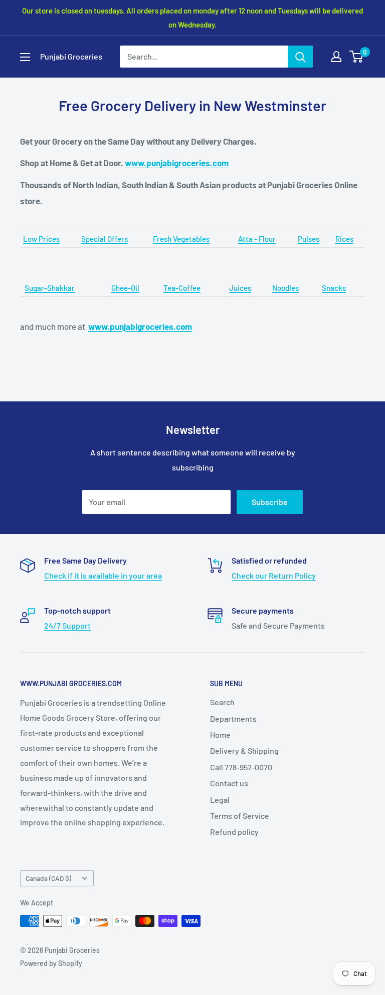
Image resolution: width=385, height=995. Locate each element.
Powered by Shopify (51, 963)
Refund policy (234, 831)
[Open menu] (25, 57)
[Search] (300, 57)
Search (222, 702)
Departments (233, 718)
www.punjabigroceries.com (177, 163)
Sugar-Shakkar (50, 287)
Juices (240, 287)
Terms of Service (239, 815)
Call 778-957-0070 (241, 767)
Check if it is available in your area (103, 575)
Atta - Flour (257, 238)
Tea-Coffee (182, 287)
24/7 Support (67, 625)
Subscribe (270, 502)
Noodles (285, 287)
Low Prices (41, 238)
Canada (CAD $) (48, 878)
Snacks (334, 287)
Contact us (229, 783)
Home (220, 734)
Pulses (308, 238)
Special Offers (104, 238)
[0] (356, 57)
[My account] (336, 56)
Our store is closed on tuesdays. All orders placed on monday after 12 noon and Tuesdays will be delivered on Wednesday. (192, 17)
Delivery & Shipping (244, 750)
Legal (220, 799)
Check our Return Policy (274, 575)
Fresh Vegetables (181, 238)
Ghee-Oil (125, 287)
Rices (344, 238)
